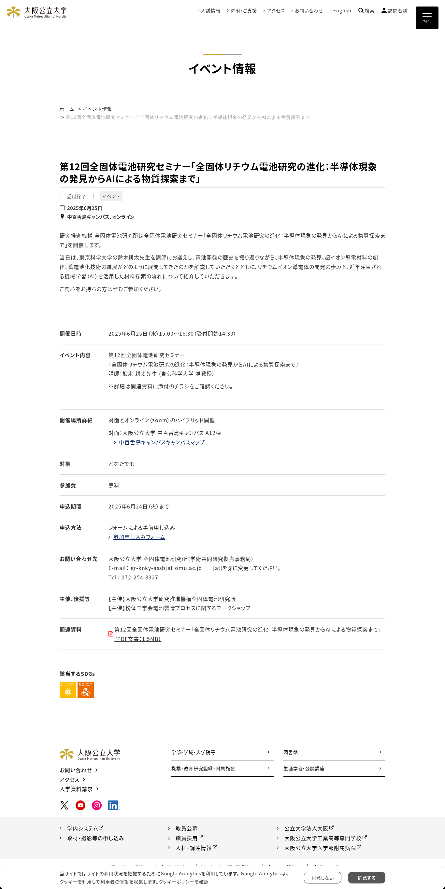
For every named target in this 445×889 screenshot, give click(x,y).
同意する (367, 877)
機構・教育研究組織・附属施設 (203, 768)
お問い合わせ (309, 10)
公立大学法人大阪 (306, 828)
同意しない (323, 877)
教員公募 (187, 828)
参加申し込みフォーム (139, 537)
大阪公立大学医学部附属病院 (320, 848)
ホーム (67, 109)
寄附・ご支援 (244, 10)
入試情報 (211, 10)
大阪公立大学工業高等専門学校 (323, 838)
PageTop (419, 854)
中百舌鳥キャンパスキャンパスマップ (162, 442)
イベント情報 (97, 109)
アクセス (276, 10)
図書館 (290, 752)
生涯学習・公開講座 (304, 768)
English (342, 10)
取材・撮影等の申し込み (95, 838)
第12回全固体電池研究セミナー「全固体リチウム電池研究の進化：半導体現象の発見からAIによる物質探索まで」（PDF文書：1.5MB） (247, 634)
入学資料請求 (76, 789)
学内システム (82, 828)
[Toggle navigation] (427, 18)
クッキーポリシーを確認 (184, 881)
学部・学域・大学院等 (193, 752)
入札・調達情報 (194, 848)
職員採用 (187, 838)
